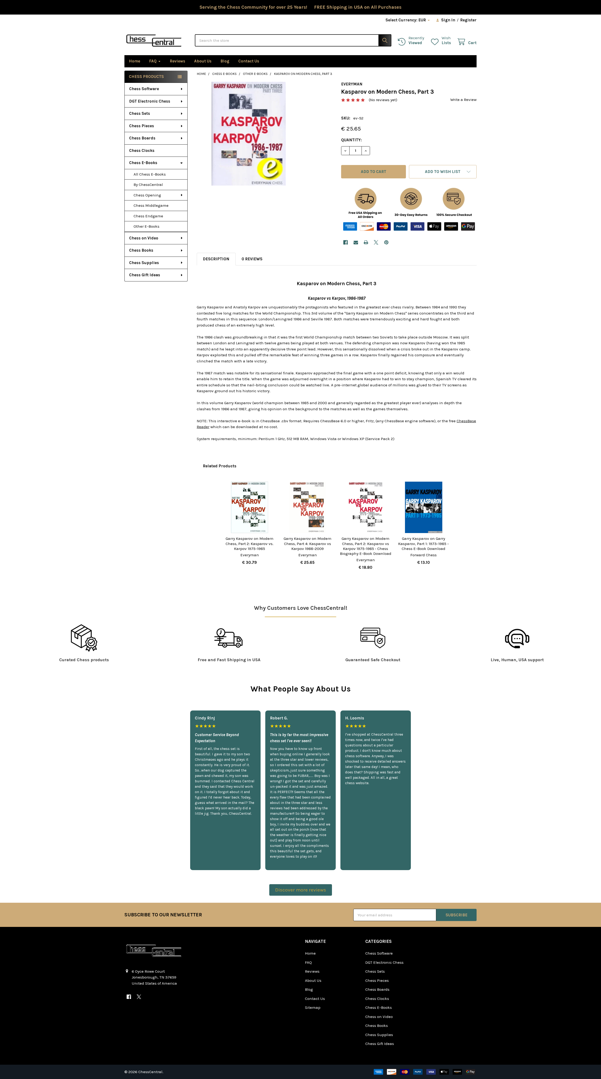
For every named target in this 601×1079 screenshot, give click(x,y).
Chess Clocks (141, 150)
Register (468, 20)
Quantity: (351, 140)
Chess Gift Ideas (144, 275)
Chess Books (141, 250)
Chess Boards (142, 138)
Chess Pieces (141, 125)
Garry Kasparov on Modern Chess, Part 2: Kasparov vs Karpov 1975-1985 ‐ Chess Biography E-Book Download (365, 546)
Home (134, 61)
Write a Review (463, 99)
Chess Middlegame (151, 205)
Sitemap (312, 1007)
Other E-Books (146, 226)
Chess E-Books (143, 162)
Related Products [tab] (219, 466)
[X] (376, 242)
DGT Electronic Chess (149, 101)
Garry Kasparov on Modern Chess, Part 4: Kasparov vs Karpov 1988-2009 (307, 543)
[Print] (366, 242)
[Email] (355, 242)
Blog (224, 61)
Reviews (177, 61)
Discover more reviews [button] (300, 890)
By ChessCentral (148, 184)
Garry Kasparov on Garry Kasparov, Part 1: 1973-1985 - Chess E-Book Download (423, 543)
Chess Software (144, 88)
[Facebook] (345, 242)
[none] (249, 134)
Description (216, 259)
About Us (203, 61)
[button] (443, 171)
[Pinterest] (386, 242)
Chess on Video (143, 238)
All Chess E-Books (150, 174)
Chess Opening (147, 195)
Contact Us (248, 61)
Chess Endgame (148, 216)
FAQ (153, 61)
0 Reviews (252, 259)
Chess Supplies (144, 262)
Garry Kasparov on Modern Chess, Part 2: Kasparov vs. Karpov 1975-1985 (250, 543)
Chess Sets (139, 113)
